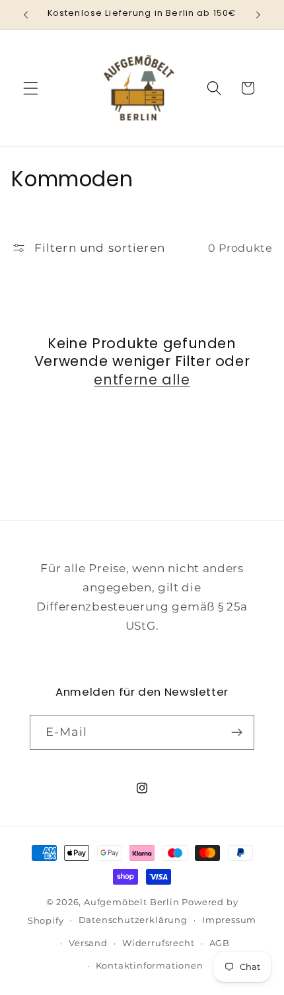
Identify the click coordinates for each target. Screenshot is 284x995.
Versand (88, 943)
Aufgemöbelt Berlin (133, 902)
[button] (31, 88)
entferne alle (142, 379)
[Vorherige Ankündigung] (25, 14)
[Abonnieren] (237, 733)
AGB (219, 943)
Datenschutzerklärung (133, 920)
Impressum (229, 920)
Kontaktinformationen (149, 966)
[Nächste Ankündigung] (258, 14)
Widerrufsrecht (158, 943)
